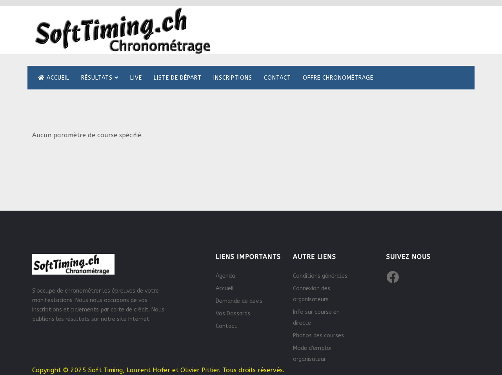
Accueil (57, 78)
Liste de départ (178, 78)
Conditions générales (320, 276)
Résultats (97, 78)
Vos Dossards (233, 313)
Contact (277, 78)
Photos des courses (318, 335)
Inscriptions (232, 78)
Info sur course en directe (316, 317)
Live (136, 78)
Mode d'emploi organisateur (312, 353)
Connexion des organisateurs (311, 294)
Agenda (225, 276)
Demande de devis (239, 301)
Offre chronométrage (338, 78)
